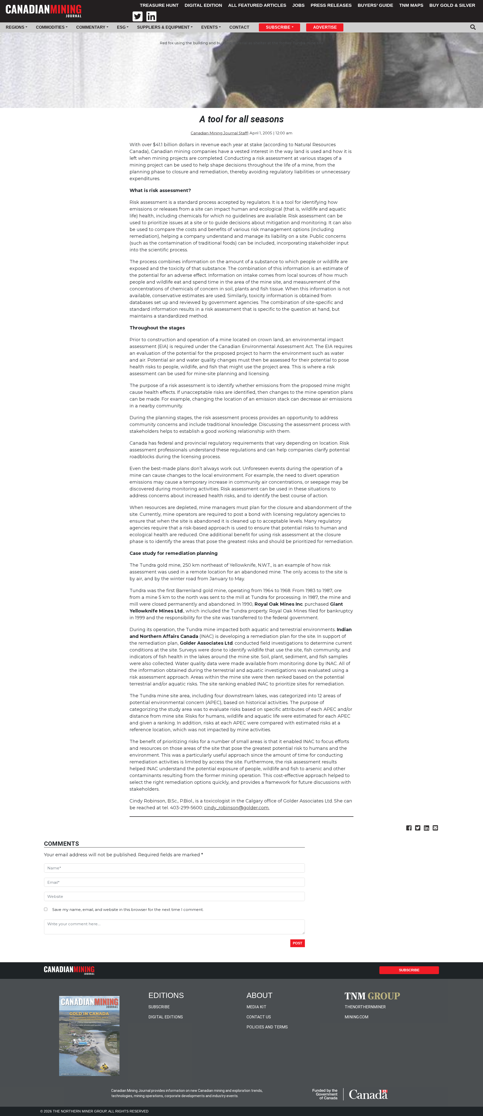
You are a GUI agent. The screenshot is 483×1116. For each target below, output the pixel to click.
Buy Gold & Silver (452, 5)
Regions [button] (15, 27)
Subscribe (409, 970)
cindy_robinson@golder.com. (236, 808)
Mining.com (356, 1017)
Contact (239, 27)
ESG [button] (121, 27)
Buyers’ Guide (375, 5)
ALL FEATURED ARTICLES (257, 5)
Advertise (325, 27)
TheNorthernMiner (365, 1007)
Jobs (298, 5)
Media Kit (256, 1007)
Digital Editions (165, 1017)
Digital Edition (203, 5)
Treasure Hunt (159, 5)
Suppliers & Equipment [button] (163, 27)
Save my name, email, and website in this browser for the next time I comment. (128, 909)
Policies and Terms (267, 1027)
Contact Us (259, 1017)
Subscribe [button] (278, 27)
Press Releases (331, 5)
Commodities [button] (50, 27)
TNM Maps (411, 5)
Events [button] (209, 27)
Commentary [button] (90, 27)
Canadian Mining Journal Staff (219, 133)
